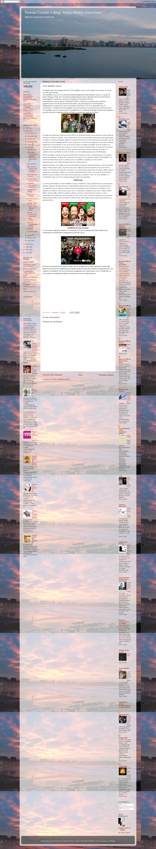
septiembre (31, 141)
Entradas (124, 805)
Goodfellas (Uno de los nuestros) (31, 185)
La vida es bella (32, 231)
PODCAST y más (29, 286)
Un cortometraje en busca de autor (29, 413)
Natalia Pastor (124, 714)
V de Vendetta (31, 150)
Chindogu (129, 310)
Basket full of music (29, 269)
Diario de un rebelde (31, 195)
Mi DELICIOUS (28, 262)
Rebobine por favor (31, 190)
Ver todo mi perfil (124, 832)
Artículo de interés (129, 510)
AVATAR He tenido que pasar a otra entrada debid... (32, 207)
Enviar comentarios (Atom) (61, 379)
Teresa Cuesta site (29, 291)
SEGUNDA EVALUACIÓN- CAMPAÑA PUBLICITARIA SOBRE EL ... (28, 107)
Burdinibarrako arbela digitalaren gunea (29, 273)
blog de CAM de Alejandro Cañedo (124, 225)
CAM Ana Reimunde (122, 505)
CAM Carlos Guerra (123, 543)
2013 (28, 247)
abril (29, 147)
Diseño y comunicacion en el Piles (124, 621)
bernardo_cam (124, 119)
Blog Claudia (123, 187)
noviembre (31, 136)
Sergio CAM (123, 738)
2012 (28, 249)
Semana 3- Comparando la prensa (34, 514)
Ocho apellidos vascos (32, 175)
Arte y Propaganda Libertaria (129, 719)
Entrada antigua (106, 375)
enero (29, 240)
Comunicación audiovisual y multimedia (124, 579)
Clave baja (129, 654)
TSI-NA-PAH (123, 766)
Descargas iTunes (29, 284)
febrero (30, 238)
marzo (29, 235)
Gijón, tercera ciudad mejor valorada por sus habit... (32, 169)
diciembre (30, 133)
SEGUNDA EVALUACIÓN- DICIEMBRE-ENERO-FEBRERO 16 (29, 98)
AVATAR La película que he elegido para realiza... (32, 216)
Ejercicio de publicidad (34, 487)
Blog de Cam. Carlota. (124, 390)
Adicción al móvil (124, 364)
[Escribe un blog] (73, 312)
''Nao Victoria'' (31, 164)
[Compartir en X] (75, 312)
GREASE (30, 229)
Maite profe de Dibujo (125, 829)
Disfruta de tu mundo (124, 651)
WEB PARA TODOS (30, 324)
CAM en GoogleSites (30, 277)
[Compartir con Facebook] (77, 312)
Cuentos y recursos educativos (29, 280)
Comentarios (125, 808)
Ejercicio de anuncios (34, 434)
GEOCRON (129, 436)
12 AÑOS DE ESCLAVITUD (32, 180)
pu (71, 137)
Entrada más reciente (52, 375)
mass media (129, 230)
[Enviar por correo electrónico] (71, 312)
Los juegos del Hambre (129, 158)
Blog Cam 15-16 (124, 153)
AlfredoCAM (123, 87)
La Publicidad (34, 390)
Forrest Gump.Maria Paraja (32, 224)
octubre (30, 139)
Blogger (112, 841)
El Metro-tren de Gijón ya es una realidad (35, 346)
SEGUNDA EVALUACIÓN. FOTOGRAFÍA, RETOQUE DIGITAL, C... (30, 117)
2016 (28, 128)
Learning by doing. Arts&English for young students (125, 704)
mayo (29, 144)
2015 (28, 131)
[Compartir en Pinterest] (79, 312)
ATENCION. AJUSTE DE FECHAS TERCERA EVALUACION (32, 157)
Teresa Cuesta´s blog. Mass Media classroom (63, 12)
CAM (120, 476)
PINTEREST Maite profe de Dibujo (29, 265)
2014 (28, 244)
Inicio (80, 375)
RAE (24, 289)
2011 (27, 252)
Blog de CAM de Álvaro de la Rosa (125, 360)
